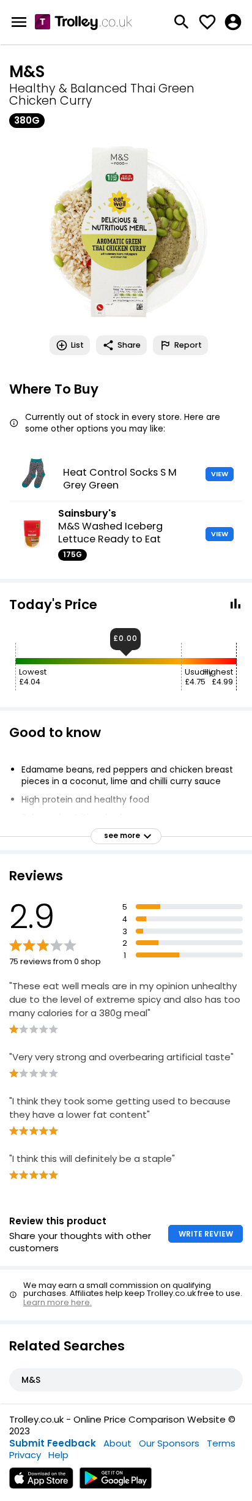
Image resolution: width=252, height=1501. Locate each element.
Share (129, 345)
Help (58, 1454)
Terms (221, 1443)
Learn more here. (57, 1302)
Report (188, 345)
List (77, 345)
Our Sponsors (169, 1443)
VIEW (219, 474)
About (117, 1443)
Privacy (25, 1454)
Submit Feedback (52, 1443)
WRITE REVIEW (206, 1234)
